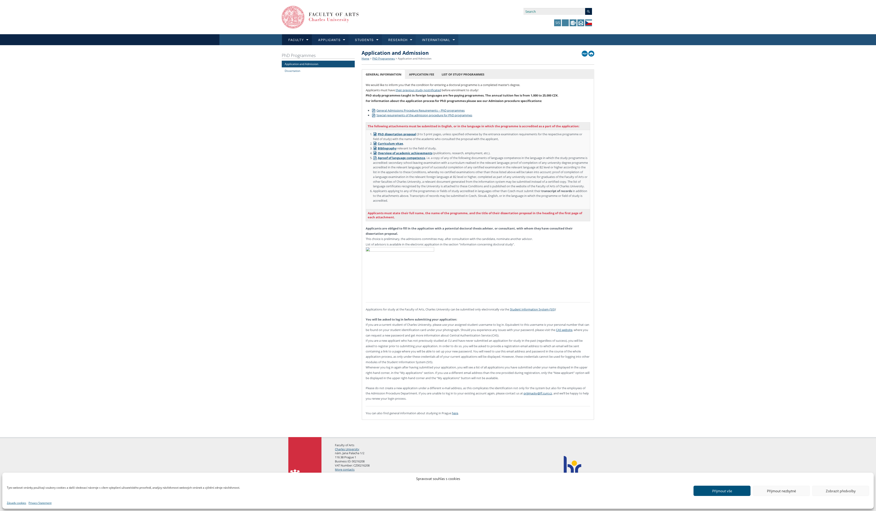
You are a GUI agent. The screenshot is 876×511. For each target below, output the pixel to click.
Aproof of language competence (401, 158)
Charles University (347, 449)
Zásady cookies (16, 503)
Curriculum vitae (390, 143)
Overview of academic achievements (405, 153)
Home (365, 58)
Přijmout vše (722, 491)
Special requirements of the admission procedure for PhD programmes (424, 115)
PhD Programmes (299, 55)
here (455, 413)
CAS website (564, 330)
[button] (383, 74)
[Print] (591, 52)
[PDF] (585, 52)
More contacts (345, 469)
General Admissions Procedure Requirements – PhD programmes (420, 110)
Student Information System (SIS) (532, 309)
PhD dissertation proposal (397, 134)
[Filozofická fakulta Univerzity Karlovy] (320, 17)
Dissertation (292, 71)
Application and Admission (301, 64)
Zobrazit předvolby (841, 491)
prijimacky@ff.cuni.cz (538, 393)
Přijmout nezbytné (781, 491)
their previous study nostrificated (418, 90)
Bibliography (387, 148)
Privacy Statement (40, 503)
